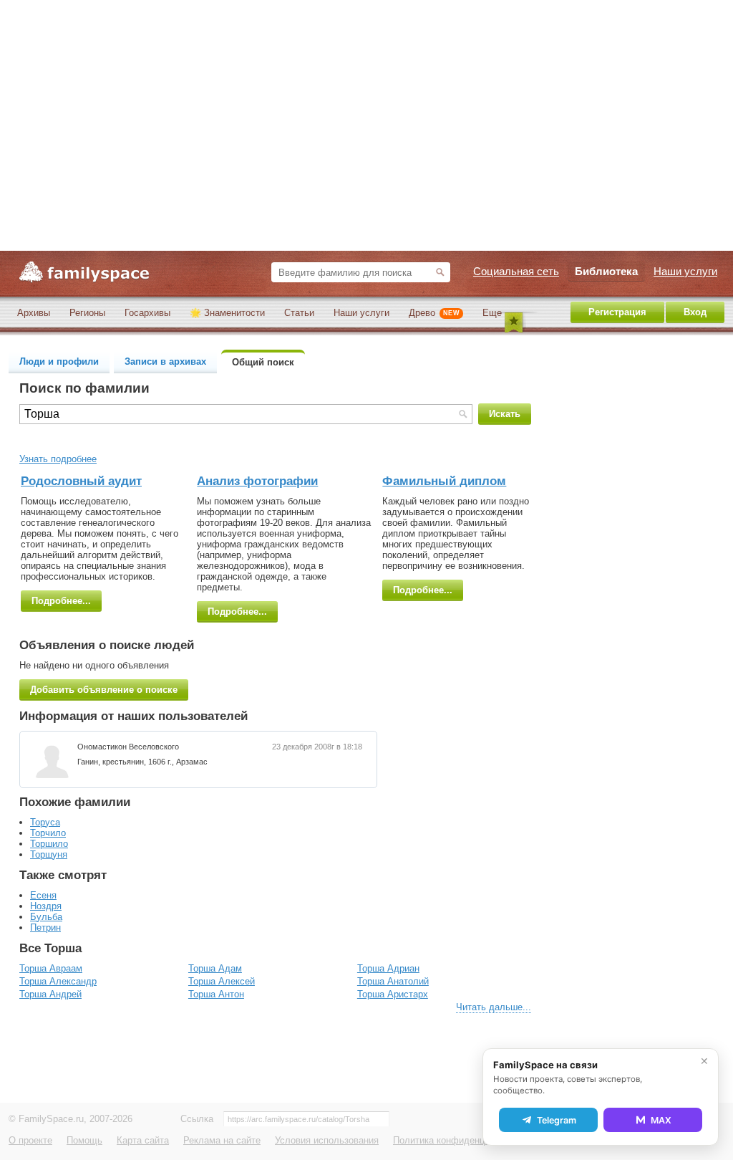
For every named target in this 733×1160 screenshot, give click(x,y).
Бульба (46, 916)
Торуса (45, 822)
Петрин (45, 927)
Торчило (48, 833)
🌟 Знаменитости (227, 312)
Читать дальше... (493, 1007)
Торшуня (48, 854)
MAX (661, 1120)
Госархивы (147, 312)
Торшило (49, 843)
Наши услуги (361, 312)
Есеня (43, 895)
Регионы (87, 312)
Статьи (299, 312)
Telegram (556, 1120)
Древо (434, 312)
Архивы (33, 312)
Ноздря (46, 906)
